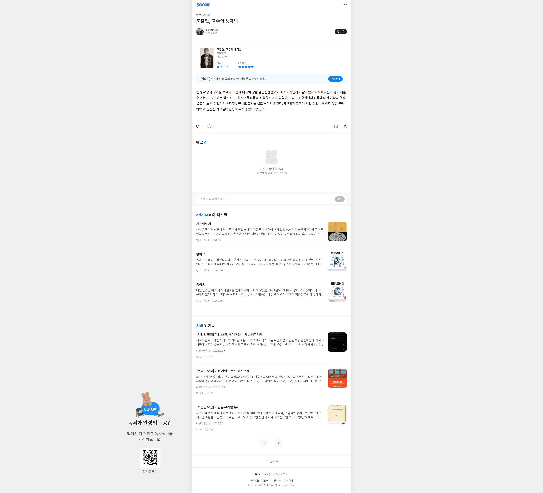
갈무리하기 (336, 126)
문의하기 (288, 480)
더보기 (345, 5)
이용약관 (276, 480)
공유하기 (345, 126)
